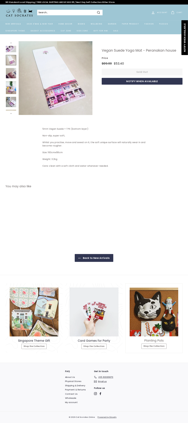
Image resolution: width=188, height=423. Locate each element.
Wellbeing (96, 24)
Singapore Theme (15, 31)
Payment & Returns (75, 389)
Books (81, 24)
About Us (70, 377)
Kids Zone (82, 31)
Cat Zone (66, 31)
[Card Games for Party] (94, 311)
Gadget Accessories (43, 31)
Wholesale (70, 398)
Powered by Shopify (107, 417)
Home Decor (65, 24)
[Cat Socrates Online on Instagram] (95, 393)
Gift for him (100, 31)
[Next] (11, 112)
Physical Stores (73, 381)
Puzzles (163, 24)
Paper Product (130, 24)
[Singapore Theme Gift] (34, 311)
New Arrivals (13, 24)
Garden (112, 24)
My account (71, 402)
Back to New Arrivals (96, 258)
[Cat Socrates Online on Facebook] (100, 393)
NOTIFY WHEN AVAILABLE (142, 81)
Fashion (149, 24)
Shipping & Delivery (75, 385)
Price (105, 58)
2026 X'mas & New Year (40, 24)
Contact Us (71, 393)
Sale (115, 31)
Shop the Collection (34, 346)
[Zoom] (55, 78)
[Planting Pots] (154, 312)
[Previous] (11, 43)
